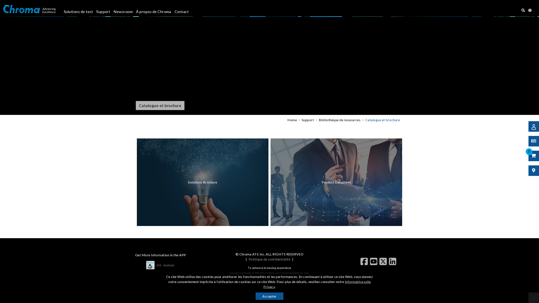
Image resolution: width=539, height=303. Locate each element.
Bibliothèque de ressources (339, 120)
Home (292, 120)
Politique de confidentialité (269, 259)
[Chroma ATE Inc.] (29, 9)
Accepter (269, 296)
